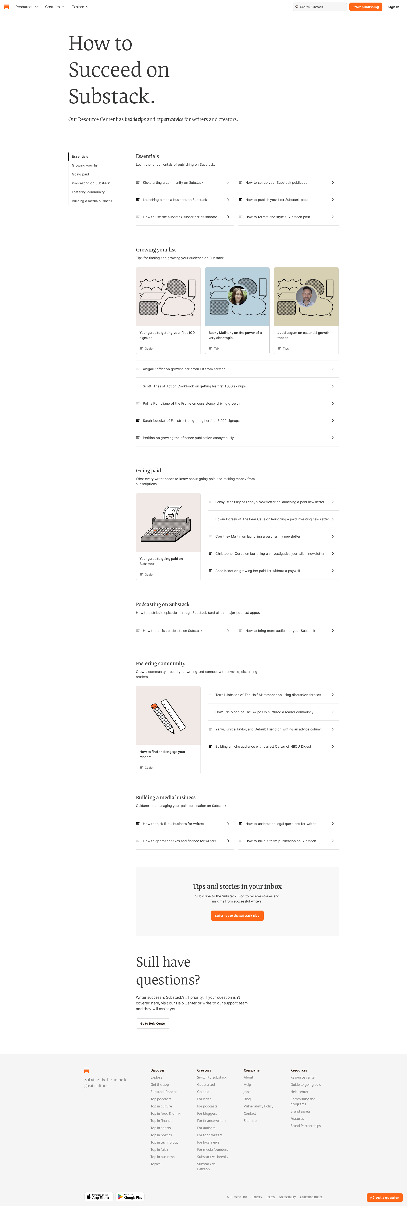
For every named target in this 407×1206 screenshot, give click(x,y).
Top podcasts (161, 1099)
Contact (250, 1113)
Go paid (203, 1091)
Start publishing (366, 7)
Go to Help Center (153, 1023)
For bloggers (207, 1113)
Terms (270, 1197)
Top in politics (161, 1135)
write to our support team (225, 1003)
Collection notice (311, 1197)
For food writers (209, 1135)
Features (297, 1118)
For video (204, 1099)
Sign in (393, 7)
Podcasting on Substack (91, 183)
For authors (206, 1128)
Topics (155, 1164)
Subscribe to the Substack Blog (237, 916)
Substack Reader (164, 1091)
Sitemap (250, 1120)
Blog (247, 1099)
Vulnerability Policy (258, 1106)
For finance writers (212, 1120)
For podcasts (207, 1106)
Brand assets (300, 1111)
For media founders (212, 1149)
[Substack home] (6, 7)
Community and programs (302, 1101)
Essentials (80, 156)
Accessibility (287, 1197)
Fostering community (88, 192)
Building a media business (92, 201)
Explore (156, 1077)
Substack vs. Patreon (206, 1166)
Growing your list (85, 165)
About (248, 1077)
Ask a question (387, 1197)
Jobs (247, 1091)
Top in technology (164, 1142)
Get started (206, 1084)
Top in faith (159, 1149)
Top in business (163, 1156)
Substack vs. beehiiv (212, 1156)
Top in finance (161, 1120)
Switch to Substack (212, 1077)
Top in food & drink (166, 1113)
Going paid (80, 174)
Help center (299, 1091)
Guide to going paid (305, 1084)
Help (247, 1084)
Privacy (257, 1197)
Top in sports (161, 1128)
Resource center (303, 1077)
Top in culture (161, 1106)
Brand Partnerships (305, 1125)
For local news (208, 1142)
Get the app (160, 1084)
